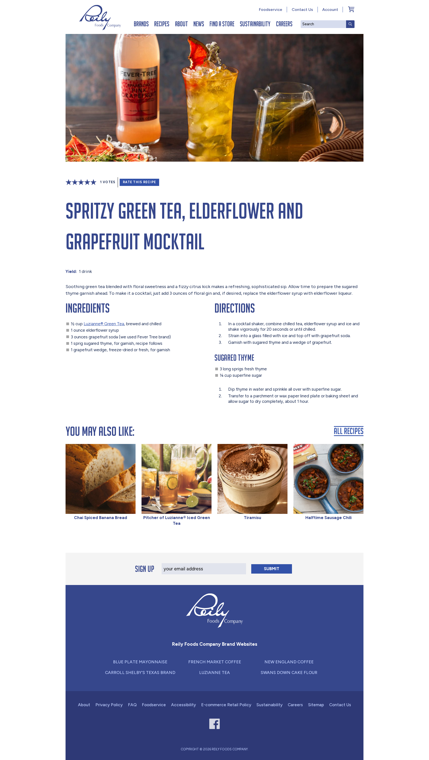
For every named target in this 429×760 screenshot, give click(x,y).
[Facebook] (214, 724)
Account (330, 9)
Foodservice (270, 9)
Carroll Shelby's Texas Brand (140, 672)
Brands (141, 24)
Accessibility (183, 704)
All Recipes (348, 431)
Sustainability (255, 24)
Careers (284, 24)
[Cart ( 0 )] (351, 9)
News (198, 24)
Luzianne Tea (214, 672)
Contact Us (302, 9)
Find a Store (222, 24)
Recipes (161, 24)
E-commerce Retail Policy (226, 704)
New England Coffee (289, 661)
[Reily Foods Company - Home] (100, 17)
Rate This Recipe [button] (139, 182)
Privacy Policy (109, 704)
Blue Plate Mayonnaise (140, 661)
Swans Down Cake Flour (289, 672)
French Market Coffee (214, 661)
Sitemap (316, 704)
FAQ (132, 704)
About (181, 24)
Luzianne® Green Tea (104, 323)
